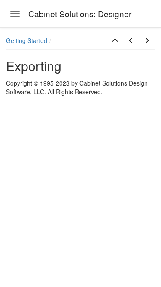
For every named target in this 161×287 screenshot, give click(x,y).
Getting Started (26, 40)
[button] (115, 40)
